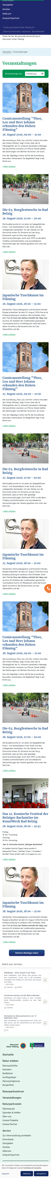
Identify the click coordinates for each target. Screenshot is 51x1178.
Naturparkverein (11, 1104)
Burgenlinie (8, 1084)
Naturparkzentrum (13, 1091)
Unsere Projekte (10, 1120)
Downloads (8, 1139)
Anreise (6, 9)
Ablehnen (27, 1174)
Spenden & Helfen (11, 1112)
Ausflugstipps (9, 1077)
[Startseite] (16, 1046)
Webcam (6, 13)
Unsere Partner (9, 1124)
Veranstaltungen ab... (14, 73)
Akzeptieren (41, 1174)
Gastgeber (7, 4)
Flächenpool (8, 1108)
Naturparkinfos (10, 1065)
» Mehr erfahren (8, 166)
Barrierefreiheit (38, 31)
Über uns (6, 1116)
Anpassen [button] (5, 1174)
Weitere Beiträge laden (26, 952)
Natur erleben (10, 1060)
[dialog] (25, 1170)
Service (6, 1130)
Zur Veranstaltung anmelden (16, 1135)
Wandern (7, 1069)
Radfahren (7, 1073)
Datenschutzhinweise (12, 31)
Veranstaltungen (11, 1097)
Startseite (6, 52)
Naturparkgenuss (11, 1081)
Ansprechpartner (11, 18)
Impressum (26, 31)
